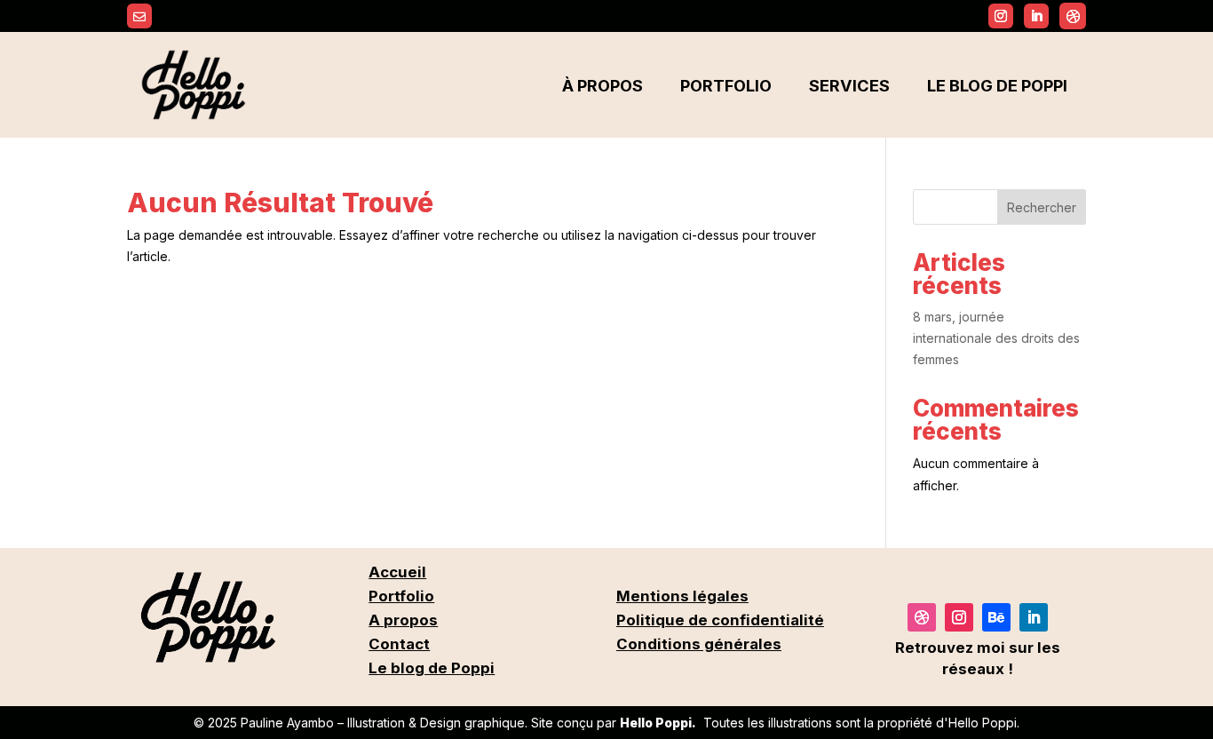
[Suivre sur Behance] (996, 617)
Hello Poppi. (658, 722)
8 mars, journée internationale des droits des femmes (996, 338)
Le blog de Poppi (997, 85)
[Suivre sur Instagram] (1000, 16)
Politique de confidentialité (720, 620)
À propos (602, 85)
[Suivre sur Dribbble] (1072, 16)
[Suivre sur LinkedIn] (1033, 617)
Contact (399, 644)
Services (849, 85)
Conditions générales (698, 644)
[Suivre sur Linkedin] (1036, 16)
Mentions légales (682, 596)
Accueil (397, 572)
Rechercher (1041, 207)
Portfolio (726, 85)
